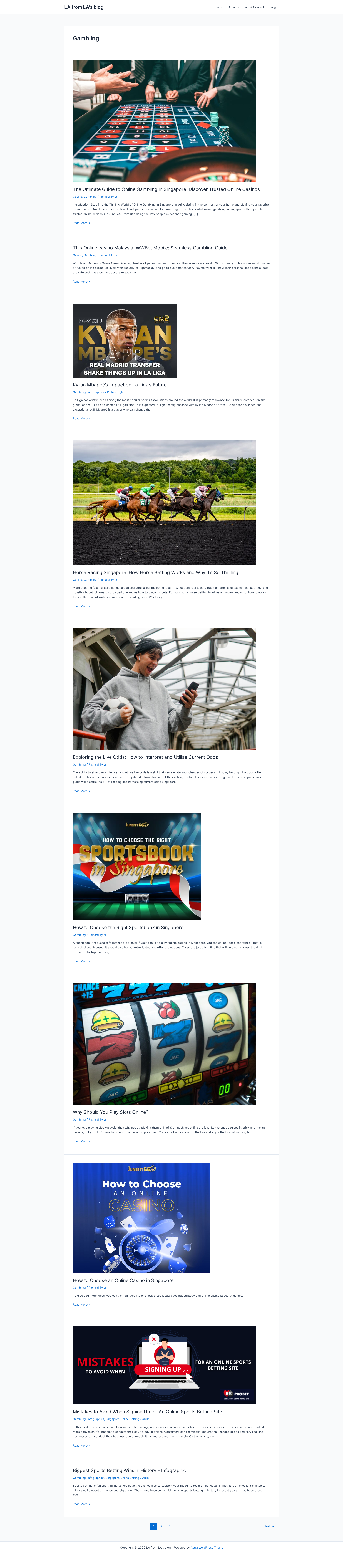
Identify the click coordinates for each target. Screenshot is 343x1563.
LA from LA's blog (83, 7)
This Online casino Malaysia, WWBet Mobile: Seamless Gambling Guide (150, 247)
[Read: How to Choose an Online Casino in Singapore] (141, 1218)
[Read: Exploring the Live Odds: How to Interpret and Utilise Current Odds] (164, 688)
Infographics (95, 392)
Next (269, 1526)
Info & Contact (254, 7)
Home (219, 7)
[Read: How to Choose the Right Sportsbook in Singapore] (137, 866)
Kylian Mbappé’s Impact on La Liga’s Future (120, 384)
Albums (234, 7)
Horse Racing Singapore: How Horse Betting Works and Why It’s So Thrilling (155, 572)
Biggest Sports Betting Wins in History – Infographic (129, 1470)
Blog (273, 7)
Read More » (81, 223)
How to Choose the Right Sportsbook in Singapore (128, 927)
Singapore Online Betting (122, 1419)
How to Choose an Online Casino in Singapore (123, 1280)
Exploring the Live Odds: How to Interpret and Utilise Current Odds (145, 757)
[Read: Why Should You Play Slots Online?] (164, 1043)
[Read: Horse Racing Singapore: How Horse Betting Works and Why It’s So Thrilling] (164, 502)
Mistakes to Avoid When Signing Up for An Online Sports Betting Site (147, 1411)
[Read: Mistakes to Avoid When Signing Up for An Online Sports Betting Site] (164, 1365)
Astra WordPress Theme (207, 1547)
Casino (77, 196)
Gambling (90, 196)
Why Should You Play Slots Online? (110, 1112)
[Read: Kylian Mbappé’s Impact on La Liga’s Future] (125, 340)
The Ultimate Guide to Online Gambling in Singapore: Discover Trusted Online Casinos (166, 189)
